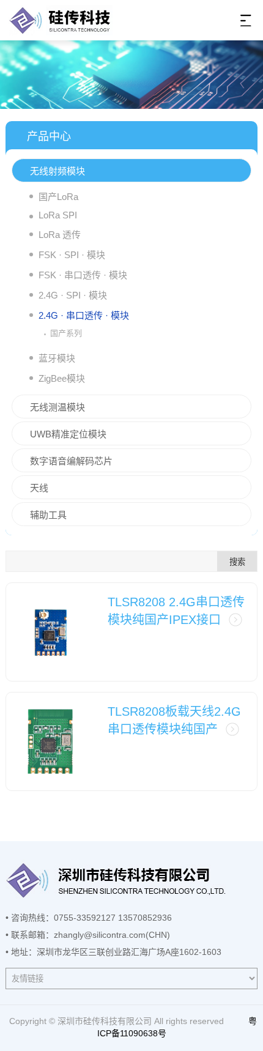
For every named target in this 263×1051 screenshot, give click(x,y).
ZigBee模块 (62, 378)
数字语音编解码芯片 (71, 461)
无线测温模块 (57, 407)
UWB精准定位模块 (68, 434)
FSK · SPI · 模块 (72, 255)
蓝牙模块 (57, 358)
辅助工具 (48, 515)
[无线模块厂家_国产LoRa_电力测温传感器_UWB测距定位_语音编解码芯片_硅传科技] (60, 19)
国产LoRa (58, 196)
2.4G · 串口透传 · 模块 (84, 315)
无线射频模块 (57, 171)
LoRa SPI (58, 215)
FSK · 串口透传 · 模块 (83, 275)
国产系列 (66, 333)
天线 (39, 488)
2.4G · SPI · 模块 (73, 295)
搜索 (237, 561)
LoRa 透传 (60, 234)
